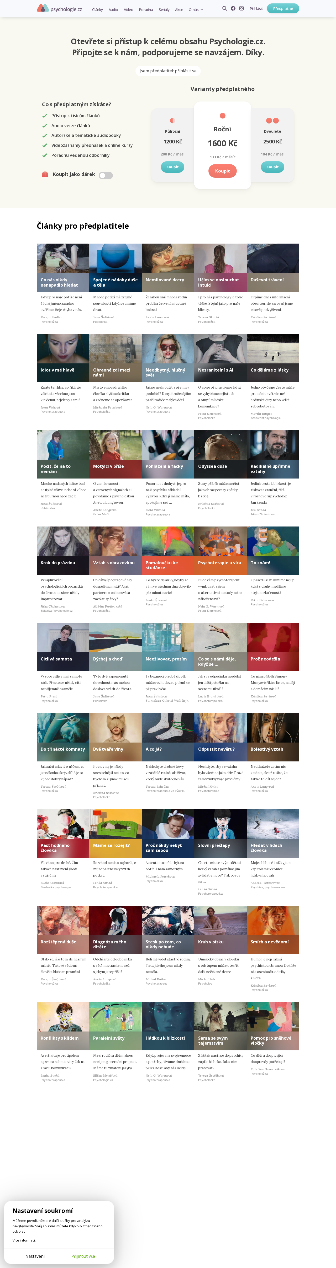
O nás (193, 9)
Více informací (24, 1240)
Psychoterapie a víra (219, 563)
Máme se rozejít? (111, 845)
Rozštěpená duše (58, 942)
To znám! (260, 563)
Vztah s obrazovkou (114, 563)
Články (97, 9)
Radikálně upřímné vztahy (270, 468)
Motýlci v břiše (108, 466)
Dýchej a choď (107, 659)
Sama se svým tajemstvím (213, 1040)
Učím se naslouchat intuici (218, 282)
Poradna (146, 9)
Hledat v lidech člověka (266, 847)
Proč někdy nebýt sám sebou (164, 847)
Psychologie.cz (59, 8)
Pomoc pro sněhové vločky (271, 1040)
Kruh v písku (211, 942)
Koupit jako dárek (74, 174)
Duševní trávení (267, 280)
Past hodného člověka (55, 847)
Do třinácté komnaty (63, 749)
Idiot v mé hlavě (57, 370)
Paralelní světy (108, 1038)
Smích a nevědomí (270, 942)
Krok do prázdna (58, 563)
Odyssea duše (212, 466)
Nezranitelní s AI (215, 370)
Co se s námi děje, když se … (217, 661)
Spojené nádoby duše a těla (115, 282)
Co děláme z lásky (269, 370)
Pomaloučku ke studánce (162, 565)
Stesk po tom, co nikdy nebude (163, 944)
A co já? (154, 749)
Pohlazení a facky (164, 466)
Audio (113, 9)
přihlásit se (186, 71)
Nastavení (35, 1256)
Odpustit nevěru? (216, 749)
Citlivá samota (56, 659)
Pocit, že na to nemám (56, 468)
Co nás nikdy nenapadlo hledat (59, 282)
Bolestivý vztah (267, 749)
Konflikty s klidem (60, 1038)
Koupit (172, 166)
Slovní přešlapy (214, 845)
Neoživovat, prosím (166, 659)
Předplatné (283, 8)
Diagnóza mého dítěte (109, 944)
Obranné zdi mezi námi (111, 372)
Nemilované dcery (165, 280)
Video (128, 9)
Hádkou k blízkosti (165, 1038)
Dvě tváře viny (108, 749)
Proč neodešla (265, 659)
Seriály (164, 9)
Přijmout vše (83, 1256)
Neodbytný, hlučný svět (165, 372)
